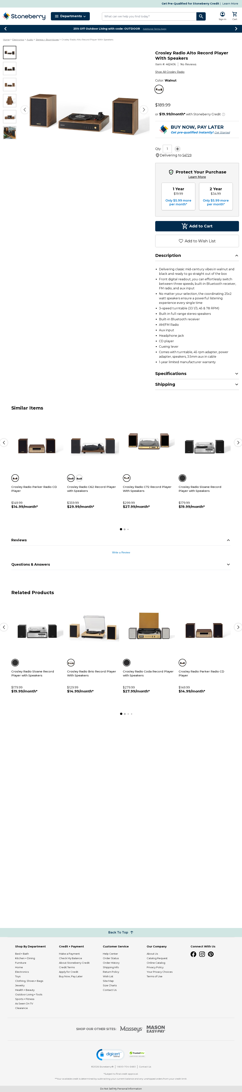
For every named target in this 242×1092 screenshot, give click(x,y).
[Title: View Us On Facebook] (193, 954)
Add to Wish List (200, 241)
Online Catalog (156, 962)
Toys (17, 976)
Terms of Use (154, 976)
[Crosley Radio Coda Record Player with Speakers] (149, 627)
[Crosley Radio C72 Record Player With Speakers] (149, 442)
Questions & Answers (30, 564)
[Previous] (25, 110)
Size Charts (110, 985)
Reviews (19, 540)
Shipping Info (111, 967)
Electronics (18, 39)
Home (6, 39)
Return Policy (111, 971)
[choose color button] (159, 89)
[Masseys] (131, 1029)
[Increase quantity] (178, 149)
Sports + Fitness (24, 998)
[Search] (201, 16)
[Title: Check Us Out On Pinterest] (211, 954)
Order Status (111, 958)
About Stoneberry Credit (74, 962)
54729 (187, 155)
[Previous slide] (5, 28)
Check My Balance (70, 958)
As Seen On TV (24, 1003)
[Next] (144, 110)
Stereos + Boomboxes (47, 39)
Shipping (165, 384)
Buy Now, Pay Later (71, 976)
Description (168, 255)
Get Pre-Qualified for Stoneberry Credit (190, 3)
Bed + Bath (22, 953)
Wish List (108, 976)
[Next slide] (236, 28)
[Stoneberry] (24, 16)
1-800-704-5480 (126, 1066)
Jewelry (20, 985)
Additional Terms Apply (154, 29)
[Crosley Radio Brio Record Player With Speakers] (93, 627)
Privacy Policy (155, 967)
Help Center (110, 953)
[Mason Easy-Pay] (156, 1029)
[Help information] (223, 114)
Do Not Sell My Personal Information (121, 1088)
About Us (152, 953)
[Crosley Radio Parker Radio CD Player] (37, 442)
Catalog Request (157, 958)
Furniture (20, 962)
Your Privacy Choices (159, 971)
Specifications (170, 373)
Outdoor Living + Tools (28, 994)
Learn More (230, 3)
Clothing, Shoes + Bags (29, 980)
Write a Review (121, 552)
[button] (110, 1054)
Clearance (21, 1008)
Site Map (108, 980)
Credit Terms (67, 967)
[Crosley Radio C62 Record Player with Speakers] (93, 442)
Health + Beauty (25, 989)
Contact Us (109, 989)
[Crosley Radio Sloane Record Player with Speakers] (205, 442)
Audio (30, 39)
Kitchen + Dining (25, 958)
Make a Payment (69, 953)
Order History (111, 962)
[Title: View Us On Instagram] (202, 954)
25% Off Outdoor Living (106, 28)
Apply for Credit (68, 971)
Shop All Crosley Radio (170, 72)
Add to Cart (201, 226)
